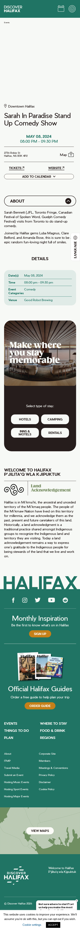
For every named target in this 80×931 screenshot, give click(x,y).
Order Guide (40, 706)
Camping (55, 419)
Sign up (40, 634)
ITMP (7, 760)
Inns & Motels (25, 432)
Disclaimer (45, 782)
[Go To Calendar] (61, 9)
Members (44, 760)
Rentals (55, 432)
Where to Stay (53, 723)
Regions (47, 737)
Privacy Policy (47, 775)
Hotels (25, 419)
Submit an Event (13, 775)
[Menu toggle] (72, 9)
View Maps (40, 830)
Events (7, 22)
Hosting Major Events (16, 796)
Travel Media (11, 767)
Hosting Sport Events (16, 789)
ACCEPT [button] (53, 925)
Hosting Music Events (16, 782)
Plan (8, 737)
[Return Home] (13, 9)
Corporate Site (47, 753)
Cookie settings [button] (32, 924)
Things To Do (16, 730)
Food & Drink (52, 730)
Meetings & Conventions (53, 767)
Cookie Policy (47, 789)
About (7, 753)
